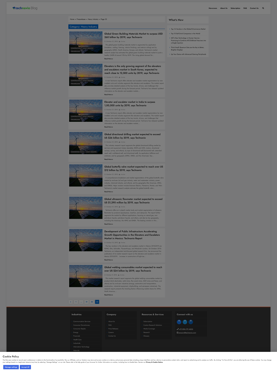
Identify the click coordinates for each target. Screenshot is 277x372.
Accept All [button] (25, 367)
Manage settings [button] (11, 367)
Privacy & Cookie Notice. (154, 362)
